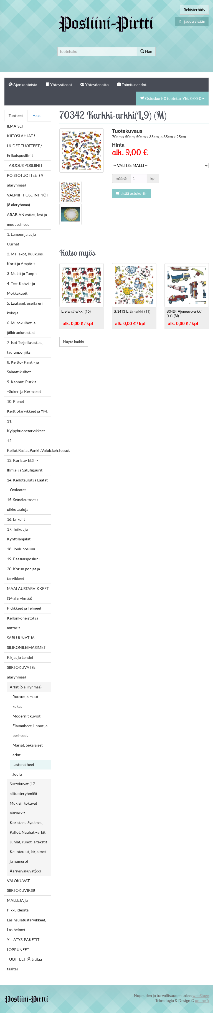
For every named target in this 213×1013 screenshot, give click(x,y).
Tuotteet (16, 115)
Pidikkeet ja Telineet (24, 608)
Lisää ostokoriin (134, 193)
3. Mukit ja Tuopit (22, 273)
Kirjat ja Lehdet (20, 657)
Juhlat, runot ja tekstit (28, 842)
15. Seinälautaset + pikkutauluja (23, 505)
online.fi (202, 1000)
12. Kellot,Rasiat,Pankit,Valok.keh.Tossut (29, 446)
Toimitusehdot (133, 84)
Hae (148, 51)
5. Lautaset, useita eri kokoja (25, 308)
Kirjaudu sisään (192, 21)
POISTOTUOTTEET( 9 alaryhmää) (25, 180)
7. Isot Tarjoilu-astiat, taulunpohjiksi (25, 347)
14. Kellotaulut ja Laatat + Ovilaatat (27, 485)
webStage (200, 995)
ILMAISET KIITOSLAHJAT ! (21, 131)
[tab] (70, 191)
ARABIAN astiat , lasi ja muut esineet (27, 220)
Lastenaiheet (23, 764)
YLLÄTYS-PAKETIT (23, 939)
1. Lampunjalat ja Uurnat (21, 239)
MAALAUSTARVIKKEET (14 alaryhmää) (28, 593)
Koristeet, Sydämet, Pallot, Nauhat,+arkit (27, 827)
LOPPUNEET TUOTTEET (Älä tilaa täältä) (24, 959)
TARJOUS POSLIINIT (24, 165)
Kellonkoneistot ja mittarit (22, 623)
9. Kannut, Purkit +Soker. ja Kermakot (24, 387)
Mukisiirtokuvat (23, 803)
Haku (37, 115)
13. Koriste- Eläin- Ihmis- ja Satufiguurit (24, 465)
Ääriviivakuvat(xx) (25, 871)
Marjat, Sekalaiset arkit (27, 750)
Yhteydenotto (96, 84)
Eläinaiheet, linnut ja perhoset (29, 731)
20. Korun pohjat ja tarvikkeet (23, 574)
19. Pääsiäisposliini (23, 559)
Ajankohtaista (24, 84)
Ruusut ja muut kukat (25, 702)
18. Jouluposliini (21, 549)
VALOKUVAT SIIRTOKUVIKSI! (21, 886)
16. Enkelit (16, 519)
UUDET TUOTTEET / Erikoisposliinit (24, 151)
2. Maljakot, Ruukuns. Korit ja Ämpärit (25, 259)
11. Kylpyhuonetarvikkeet (26, 426)
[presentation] (70, 191)
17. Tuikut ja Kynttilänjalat (19, 534)
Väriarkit (17, 813)
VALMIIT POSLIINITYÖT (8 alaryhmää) (27, 200)
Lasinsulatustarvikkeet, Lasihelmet (26, 925)
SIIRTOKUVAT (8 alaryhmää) (21, 672)
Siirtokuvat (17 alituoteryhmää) (23, 789)
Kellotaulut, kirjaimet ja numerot (28, 856)
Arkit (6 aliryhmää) (26, 687)
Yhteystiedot (60, 84)
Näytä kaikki (73, 342)
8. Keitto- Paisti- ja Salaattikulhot (23, 367)
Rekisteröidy (194, 9)
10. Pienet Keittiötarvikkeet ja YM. (27, 406)
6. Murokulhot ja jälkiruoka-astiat (21, 328)
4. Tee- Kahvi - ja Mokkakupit (21, 288)
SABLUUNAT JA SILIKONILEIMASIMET (26, 643)
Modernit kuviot (26, 716)
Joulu (17, 774)
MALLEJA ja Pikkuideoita (18, 905)
